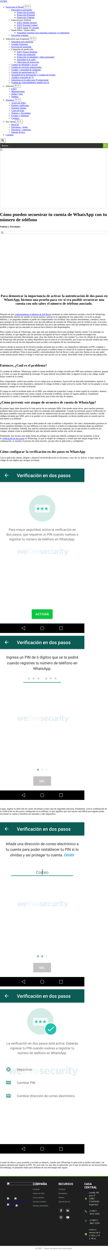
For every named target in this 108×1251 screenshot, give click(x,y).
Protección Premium (26, 15)
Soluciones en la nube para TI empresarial (29, 80)
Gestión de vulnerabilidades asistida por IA (30, 82)
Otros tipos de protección (28, 62)
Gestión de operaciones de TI (24, 72)
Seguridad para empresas (22, 42)
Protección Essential (26, 12)
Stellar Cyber (17, 94)
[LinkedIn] (67, 1210)
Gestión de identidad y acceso (24, 64)
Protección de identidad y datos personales (35, 57)
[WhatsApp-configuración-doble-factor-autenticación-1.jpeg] (42, 632)
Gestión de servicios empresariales (26, 67)
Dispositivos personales (21, 10)
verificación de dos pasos (13, 438)
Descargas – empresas (21, 129)
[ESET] (10, 1199)
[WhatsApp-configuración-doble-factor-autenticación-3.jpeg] (42, 985)
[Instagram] (61, 1217)
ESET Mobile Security (27, 22)
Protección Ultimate (25, 17)
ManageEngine (18, 91)
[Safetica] (20, 1206)
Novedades (62, 1193)
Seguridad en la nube (26, 59)
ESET (14, 89)
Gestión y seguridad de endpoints (26, 70)
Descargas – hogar (19, 127)
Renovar (15, 124)
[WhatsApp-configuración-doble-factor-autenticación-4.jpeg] (42, 1153)
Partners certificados (20, 105)
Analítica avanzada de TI (22, 77)
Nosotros (10, 100)
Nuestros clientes (18, 108)
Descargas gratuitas (19, 35)
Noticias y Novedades (21, 113)
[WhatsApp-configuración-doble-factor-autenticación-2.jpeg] (42, 799)
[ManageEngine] (21, 1199)
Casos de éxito (17, 110)
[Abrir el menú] (27, 7)
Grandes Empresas (19, 44)
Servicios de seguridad (21, 47)
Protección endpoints (26, 54)
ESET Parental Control (27, 25)
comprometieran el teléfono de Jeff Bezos (33, 314)
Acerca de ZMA (18, 103)
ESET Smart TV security (28, 27)
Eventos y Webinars (20, 115)
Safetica (14, 96)
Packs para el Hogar (14, 7)
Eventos (61, 1197)
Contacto (15, 118)
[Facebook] (61, 1210)
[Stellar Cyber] (10, 1206)
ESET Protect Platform (27, 52)
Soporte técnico (18, 132)
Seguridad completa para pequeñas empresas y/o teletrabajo (43, 33)
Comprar (10, 135)
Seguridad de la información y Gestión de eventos (33, 75)
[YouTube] (67, 1217)
